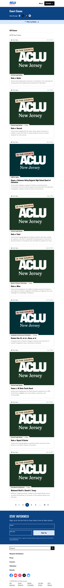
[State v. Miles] (32, 271)
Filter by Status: (32, 22)
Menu (41, 3)
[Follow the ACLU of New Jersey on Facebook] (11, 575)
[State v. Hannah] (32, 113)
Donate (12, 570)
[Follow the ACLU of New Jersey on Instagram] (20, 575)
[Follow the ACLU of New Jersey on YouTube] (15, 575)
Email (12, 525)
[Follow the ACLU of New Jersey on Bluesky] (28, 575)
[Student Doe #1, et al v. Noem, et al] (32, 322)
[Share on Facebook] (19, 16)
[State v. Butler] (32, 62)
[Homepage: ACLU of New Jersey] (15, 3)
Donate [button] (48, 3)
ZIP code (12, 531)
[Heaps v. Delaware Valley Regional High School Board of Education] (32, 166)
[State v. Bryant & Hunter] (32, 424)
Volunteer (13, 566)
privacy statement (14, 539)
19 (44, 505)
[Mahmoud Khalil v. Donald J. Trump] (32, 475)
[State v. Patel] (32, 219)
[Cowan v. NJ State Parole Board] (32, 373)
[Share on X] (23, 16)
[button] (26, 16)
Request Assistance (17, 554)
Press (11, 558)
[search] (52, 548)
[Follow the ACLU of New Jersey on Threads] (24, 575)
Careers (12, 562)
